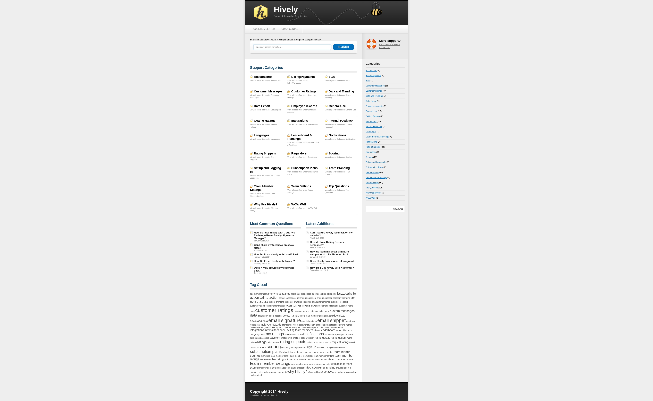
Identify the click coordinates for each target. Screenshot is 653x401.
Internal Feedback (341, 120)
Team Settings (301, 186)
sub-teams (340, 347)
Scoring (334, 153)
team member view (299, 364)
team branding (326, 352)
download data (259, 321)
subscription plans (266, 351)
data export (263, 316)
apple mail (295, 294)
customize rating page (319, 311)
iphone (317, 330)
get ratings (334, 325)
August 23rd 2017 (274, 247)
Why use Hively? (315, 372)
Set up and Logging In (376, 162)
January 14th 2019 (329, 254)
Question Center (264, 29)
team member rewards (304, 359)
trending (330, 367)
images (305, 327)
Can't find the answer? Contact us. (390, 44)
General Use (337, 106)
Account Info (263, 77)
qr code (301, 338)
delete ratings (291, 315)
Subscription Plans (304, 168)
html (300, 327)
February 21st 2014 (276, 255)
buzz (332, 77)
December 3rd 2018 (332, 262)
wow (328, 371)
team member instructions (301, 356)
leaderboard (328, 330)
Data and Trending (341, 91)
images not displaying (319, 327)
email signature (284, 320)
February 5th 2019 (327, 244)
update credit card (258, 372)
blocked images (314, 294)
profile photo (292, 338)
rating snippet (273, 342)
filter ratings (287, 325)
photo (283, 338)
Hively (286, 9)
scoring (274, 346)
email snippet (331, 320)
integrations (257, 330)
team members (322, 359)
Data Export (262, 106)
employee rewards (270, 324)
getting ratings (345, 325)
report (321, 342)
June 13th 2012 (274, 270)
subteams (299, 352)
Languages (261, 135)
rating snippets (293, 341)
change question (324, 298)
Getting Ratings (264, 120)
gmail (266, 327)
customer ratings (274, 310)
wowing (347, 372)
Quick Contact (290, 29)
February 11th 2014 (274, 262)
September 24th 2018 (332, 268)
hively (294, 327)
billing (304, 294)
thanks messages (278, 368)
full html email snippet (318, 325)
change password (308, 298)
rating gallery (338, 337)
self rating (285, 347)
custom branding (276, 302)
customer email (323, 302)
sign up (311, 347)
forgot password (300, 325)
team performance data (319, 364)
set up (303, 347)
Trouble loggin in (343, 368)
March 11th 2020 (331, 235)
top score (313, 367)
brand (325, 294)
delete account (275, 316)
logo (338, 330)
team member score (341, 359)
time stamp (292, 368)
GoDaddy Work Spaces (280, 327)
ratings (261, 342)
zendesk (258, 375)
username (272, 372)
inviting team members (299, 330)
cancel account (292, 298)
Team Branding (339, 168)
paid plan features (345, 334)
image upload (336, 327)
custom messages (342, 311)
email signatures (309, 321)
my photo (261, 334)
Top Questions (339, 186)
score (262, 347)
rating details (322, 337)
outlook (332, 334)
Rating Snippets (265, 153)
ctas (265, 301)
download (339, 315)
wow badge (337, 372)
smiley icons (322, 347)
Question (310, 338)
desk (321, 316)
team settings (263, 368)
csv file (253, 302)
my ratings (275, 334)
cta (259, 301)
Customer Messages (268, 91)
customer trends (301, 311)
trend (322, 368)
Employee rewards (304, 106)
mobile (343, 330)
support (308, 352)
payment (275, 337)
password (264, 338)
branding (332, 294)
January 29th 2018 (274, 236)
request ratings (341, 342)
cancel (282, 298)
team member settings (270, 363)
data (253, 315)
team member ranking (324, 356)
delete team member (309, 316)
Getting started (256, 327)
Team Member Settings (376, 177)
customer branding (293, 302)
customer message (278, 306)
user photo (282, 372)
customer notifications (328, 306)
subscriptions (288, 352)
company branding (341, 298)
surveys (315, 352)
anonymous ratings (278, 293)
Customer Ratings (303, 91)
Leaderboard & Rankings (299, 137)
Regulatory (298, 153)
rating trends (312, 342)
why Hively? (297, 372)
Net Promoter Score (293, 334)
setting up (295, 347)
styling (332, 347)
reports (328, 342)
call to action (268, 297)
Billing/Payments (303, 77)
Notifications (337, 135)
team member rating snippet (276, 359)
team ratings (338, 363)
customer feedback (339, 302)
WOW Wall (298, 204)
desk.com (328, 316)
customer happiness (259, 306)
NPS (326, 334)
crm (353, 297)
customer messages (302, 305)
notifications (313, 334)
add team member (258, 294)
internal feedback (275, 330)
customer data (309, 302)
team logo (265, 356)
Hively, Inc (274, 395)
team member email (280, 356)
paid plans (255, 338)
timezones (302, 368)
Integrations (299, 120)
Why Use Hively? (265, 204)
